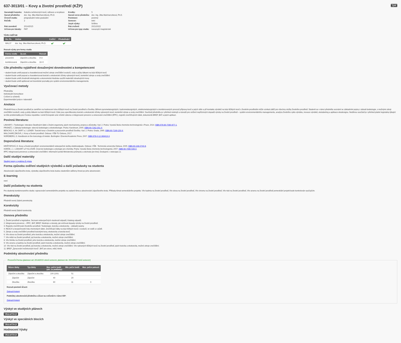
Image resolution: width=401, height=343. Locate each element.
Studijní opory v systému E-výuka (18, 161)
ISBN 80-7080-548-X (128, 149)
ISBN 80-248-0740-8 (137, 146)
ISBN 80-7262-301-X (93, 128)
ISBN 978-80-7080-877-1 (166, 125)
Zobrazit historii (13, 291)
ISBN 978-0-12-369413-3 (99, 136)
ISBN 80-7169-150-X (114, 131)
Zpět (394, 5)
